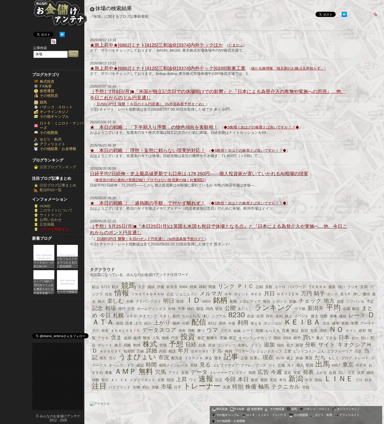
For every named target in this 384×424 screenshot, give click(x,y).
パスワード (297, 287)
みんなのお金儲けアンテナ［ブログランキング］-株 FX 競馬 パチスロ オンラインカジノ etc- (60, 15)
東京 (347, 365)
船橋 (233, 301)
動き (115, 287)
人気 (156, 338)
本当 (282, 380)
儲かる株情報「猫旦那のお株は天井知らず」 (287, 68)
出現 (260, 316)
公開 (230, 308)
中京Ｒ (361, 365)
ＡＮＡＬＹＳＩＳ (125, 331)
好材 (172, 309)
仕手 (177, 387)
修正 (201, 338)
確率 (335, 323)
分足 (358, 351)
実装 (297, 373)
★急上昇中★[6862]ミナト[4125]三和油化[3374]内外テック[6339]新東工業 (168, 68)
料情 (137, 345)
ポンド (332, 294)
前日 (304, 331)
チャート (105, 345)
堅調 (309, 365)
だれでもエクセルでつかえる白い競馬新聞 (67, 262)
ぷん (321, 351)
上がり (162, 323)
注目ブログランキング (58, 167)
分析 (310, 345)
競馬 (43, 102)
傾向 (280, 345)
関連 (212, 287)
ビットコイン (304, 351)
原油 (211, 345)
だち (320, 357)
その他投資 (49, 95)
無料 (145, 371)
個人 (300, 365)
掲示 (101, 301)
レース (356, 315)
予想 (176, 344)
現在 (268, 357)
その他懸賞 (49, 132)
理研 (323, 331)
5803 (206, 301)
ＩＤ (193, 300)
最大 (314, 316)
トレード (361, 358)
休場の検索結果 (113, 8)
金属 (346, 309)
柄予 (297, 338)
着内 (176, 316)
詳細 (151, 351)
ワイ (192, 380)
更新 (345, 323)
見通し (255, 358)
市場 (166, 387)
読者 (129, 323)
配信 (198, 322)
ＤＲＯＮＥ (200, 351)
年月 (183, 351)
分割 (185, 323)
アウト (173, 373)
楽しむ (115, 301)
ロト (272, 365)
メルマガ (211, 293)
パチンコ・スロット (56, 107)
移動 (202, 287)
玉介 (141, 287)
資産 (340, 301)
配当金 (176, 358)
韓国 (170, 380)
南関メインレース (173, 365)
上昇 (181, 379)
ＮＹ (290, 365)
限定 (232, 338)
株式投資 (47, 81)
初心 (145, 387)
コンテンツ (226, 345)
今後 (231, 323)
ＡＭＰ (125, 371)
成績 (151, 287)
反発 (185, 373)
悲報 (281, 365)
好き (368, 380)
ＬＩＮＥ (338, 379)
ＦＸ (123, 380)
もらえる (272, 331)
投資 (188, 337)
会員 (332, 373)
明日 (168, 301)
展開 (263, 380)
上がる (321, 373)
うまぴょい (137, 357)
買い (308, 337)
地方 (329, 301)
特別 (237, 387)
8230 (236, 315)
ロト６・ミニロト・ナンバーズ (266, 414)
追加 (269, 345)
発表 (308, 372)
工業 (287, 351)
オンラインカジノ (54, 112)
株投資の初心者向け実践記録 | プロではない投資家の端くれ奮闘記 (150, 180)
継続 (370, 373)
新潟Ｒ (315, 308)
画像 (333, 316)
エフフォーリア (339, 351)
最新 (332, 287)
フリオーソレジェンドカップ (258, 351)
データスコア (159, 330)
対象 (292, 301)
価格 (342, 316)
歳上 (290, 358)
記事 (231, 357)
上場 (244, 358)
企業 (161, 380)
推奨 (254, 380)
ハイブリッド (120, 387)
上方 (138, 323)
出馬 (322, 364)
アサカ (103, 338)
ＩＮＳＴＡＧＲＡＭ (147, 294)
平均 (333, 308)
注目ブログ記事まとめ (58, 185)
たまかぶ (236, 45)
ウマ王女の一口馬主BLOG (43, 264)
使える (256, 323)
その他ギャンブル (54, 116)
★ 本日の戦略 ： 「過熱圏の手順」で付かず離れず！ (147, 203)
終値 (299, 358)
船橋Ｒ (212, 338)
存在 (269, 316)
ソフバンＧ (355, 301)
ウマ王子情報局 (67, 291)
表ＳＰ (345, 294)
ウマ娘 (299, 309)
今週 (276, 372)
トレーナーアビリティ (228, 373)
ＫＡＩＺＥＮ (288, 294)
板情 (137, 338)
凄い (206, 316)
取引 (105, 380)
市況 (163, 357)
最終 (176, 323)
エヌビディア (250, 301)
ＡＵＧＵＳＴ (110, 351)
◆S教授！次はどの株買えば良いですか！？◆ (261, 127)
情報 (121, 293)
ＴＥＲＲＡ (317, 287)
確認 (140, 365)
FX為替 (46, 86)
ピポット (279, 301)
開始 (277, 338)
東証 (295, 331)
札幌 (118, 315)
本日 (243, 379)
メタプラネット (142, 380)
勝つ (201, 331)
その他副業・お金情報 (58, 149)
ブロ (359, 380)
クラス (225, 331)
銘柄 (220, 300)
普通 (285, 331)
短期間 (129, 351)
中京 (308, 380)
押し (356, 294)
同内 (209, 309)
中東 (129, 301)
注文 (351, 373)
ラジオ (352, 287)
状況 (219, 309)
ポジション (273, 323)
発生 (103, 358)
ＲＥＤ (256, 294)
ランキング (273, 308)
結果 (202, 345)
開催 (259, 331)
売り (112, 358)
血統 (127, 338)
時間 (151, 365)
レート (248, 331)
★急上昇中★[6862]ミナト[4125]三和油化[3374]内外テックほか (156, 45)
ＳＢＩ (164, 316)
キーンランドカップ (254, 338)
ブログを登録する (54, 229)
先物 (136, 387)
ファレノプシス (253, 365)
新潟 (295, 379)
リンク (226, 286)
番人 (319, 338)
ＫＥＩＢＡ (302, 322)
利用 (242, 323)
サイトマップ (51, 215)
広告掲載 (47, 224)
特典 (193, 287)
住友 (108, 294)
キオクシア (148, 316)
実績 (193, 365)
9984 (183, 287)
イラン (256, 345)
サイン (351, 331)
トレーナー (202, 386)
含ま (116, 337)
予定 (370, 301)
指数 (324, 316)
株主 (118, 345)
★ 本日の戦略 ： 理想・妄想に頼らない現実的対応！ (147, 150)
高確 (140, 351)
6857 (336, 365)
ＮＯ (336, 329)
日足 (219, 380)
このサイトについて (56, 210)
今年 (228, 294)
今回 (230, 379)
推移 (165, 338)
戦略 (127, 345)
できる (330, 338)
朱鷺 (354, 323)
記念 (97, 308)
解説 (355, 309)
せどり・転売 (51, 139)
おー (355, 338)
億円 (121, 309)
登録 (306, 387)
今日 (105, 315)
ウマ (212, 330)
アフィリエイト (52, 144)
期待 (222, 323)
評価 (160, 287)
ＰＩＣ (245, 286)
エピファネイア (225, 365)
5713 (105, 287)
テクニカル (285, 387)
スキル (131, 316)
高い (342, 373)
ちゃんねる (191, 316)
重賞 (308, 358)
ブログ (346, 358)
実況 (273, 380)
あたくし (245, 309)
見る (205, 365)
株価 (250, 387)
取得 (180, 301)
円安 (174, 338)
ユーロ (280, 287)
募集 (108, 373)
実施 (223, 338)
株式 (150, 344)
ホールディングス (151, 309)
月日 (269, 293)
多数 (268, 287)
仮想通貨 (47, 91)
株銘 (228, 351)
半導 (181, 309)
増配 (191, 331)
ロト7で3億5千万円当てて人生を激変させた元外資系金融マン (43, 287)
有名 (105, 331)
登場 (163, 345)
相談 (172, 351)
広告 (263, 372)
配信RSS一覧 (51, 190)
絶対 (362, 331)
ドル (217, 351)
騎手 (319, 293)
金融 (237, 331)
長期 (364, 287)
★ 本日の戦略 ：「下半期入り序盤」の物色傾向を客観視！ (154, 127)
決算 (360, 373)
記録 (259, 287)
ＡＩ (114, 380)
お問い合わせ (51, 219)
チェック (310, 301)
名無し (243, 345)
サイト (326, 345)
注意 (131, 309)
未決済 (171, 287)
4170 (280, 358)
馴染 (200, 309)
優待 (366, 294)
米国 (119, 323)
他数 (95, 380)
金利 (279, 316)
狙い (364, 338)
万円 (306, 293)
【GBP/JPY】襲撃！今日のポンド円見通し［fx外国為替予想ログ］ (150, 239)
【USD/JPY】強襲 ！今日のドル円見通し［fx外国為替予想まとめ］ (150, 104)
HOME (45, 206)
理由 (318, 380)
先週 (226, 387)
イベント (301, 316)
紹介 (148, 323)
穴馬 (160, 372)
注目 (99, 386)
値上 (288, 316)
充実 (313, 331)
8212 (212, 323)
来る (208, 358)
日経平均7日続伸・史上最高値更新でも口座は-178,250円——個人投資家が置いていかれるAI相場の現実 (199, 173)
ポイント (241, 294)
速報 (206, 379)
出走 (250, 316)
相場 (110, 308)
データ (199, 372)
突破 (155, 387)
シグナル (219, 316)
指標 (252, 373)
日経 (190, 345)
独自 (190, 309)
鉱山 (95, 287)
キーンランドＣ (121, 365)
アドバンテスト (148, 301)
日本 (344, 337)
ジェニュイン (186, 294)
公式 (169, 294)
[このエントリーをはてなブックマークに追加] (62, 36)
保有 (182, 331)
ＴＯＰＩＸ (193, 358)
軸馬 (263, 387)
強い (341, 287)
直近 (287, 373)
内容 (162, 351)
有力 (290, 345)
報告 (266, 301)
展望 (299, 345)
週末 (218, 358)
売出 (326, 323)
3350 (287, 338)
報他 (146, 338)
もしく (333, 358)
